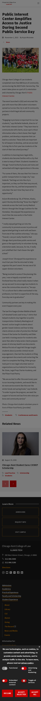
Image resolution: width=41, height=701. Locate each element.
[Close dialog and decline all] (39, 646)
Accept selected (21, 693)
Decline (7, 693)
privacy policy (27, 663)
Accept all (34, 693)
